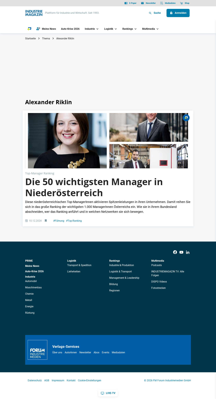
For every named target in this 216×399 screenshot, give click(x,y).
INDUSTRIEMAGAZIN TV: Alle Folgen (167, 273)
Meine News (32, 265)
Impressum (58, 380)
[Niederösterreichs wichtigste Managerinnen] (108, 140)
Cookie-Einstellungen (89, 380)
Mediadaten (118, 352)
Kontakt (71, 380)
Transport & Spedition (79, 265)
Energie (29, 306)
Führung (58, 220)
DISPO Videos (159, 281)
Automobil (31, 281)
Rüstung (29, 312)
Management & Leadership (124, 277)
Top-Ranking (74, 220)
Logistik (71, 260)
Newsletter (85, 352)
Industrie (30, 276)
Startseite (30, 38)
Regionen (114, 290)
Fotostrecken (158, 287)
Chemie (29, 293)
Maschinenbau (33, 287)
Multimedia (157, 260)
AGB (46, 380)
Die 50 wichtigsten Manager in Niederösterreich (94, 187)
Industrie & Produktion (121, 265)
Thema (46, 38)
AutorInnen (71, 352)
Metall (28, 300)
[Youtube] (181, 252)
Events (105, 352)
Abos (96, 352)
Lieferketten (73, 271)
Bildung (113, 284)
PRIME (29, 260)
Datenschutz (35, 380)
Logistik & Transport (120, 271)
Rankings (114, 260)
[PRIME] (29, 29)
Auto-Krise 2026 (34, 271)
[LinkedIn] (188, 252)
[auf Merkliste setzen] (46, 221)
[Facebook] (175, 252)
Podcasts (156, 265)
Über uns (57, 352)
